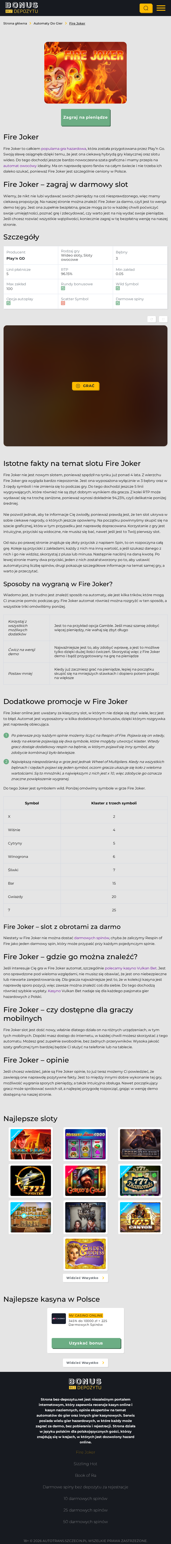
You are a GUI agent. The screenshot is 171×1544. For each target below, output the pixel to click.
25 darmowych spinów (85, 1510)
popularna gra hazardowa (63, 149)
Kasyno (54, 991)
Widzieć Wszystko (82, 1278)
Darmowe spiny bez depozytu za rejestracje (85, 1487)
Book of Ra (85, 1475)
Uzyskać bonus (86, 1343)
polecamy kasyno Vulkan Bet (131, 968)
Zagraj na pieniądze (85, 117)
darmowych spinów (91, 938)
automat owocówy (20, 166)
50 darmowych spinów (85, 1521)
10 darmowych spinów (85, 1498)
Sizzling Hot (85, 1463)
